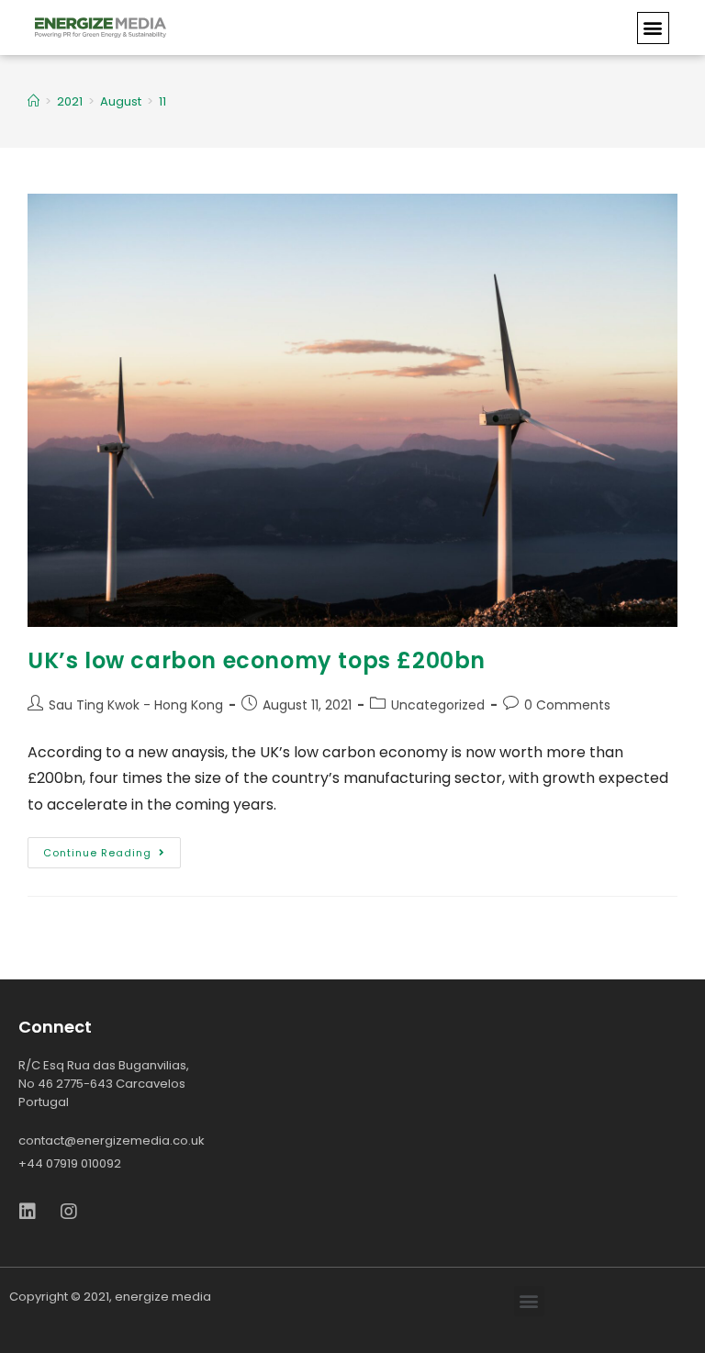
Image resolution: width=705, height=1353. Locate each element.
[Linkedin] (27, 1211)
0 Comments (567, 705)
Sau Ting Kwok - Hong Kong (136, 705)
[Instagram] (68, 1211)
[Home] (33, 101)
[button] (653, 28)
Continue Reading (97, 852)
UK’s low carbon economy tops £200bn (257, 660)
